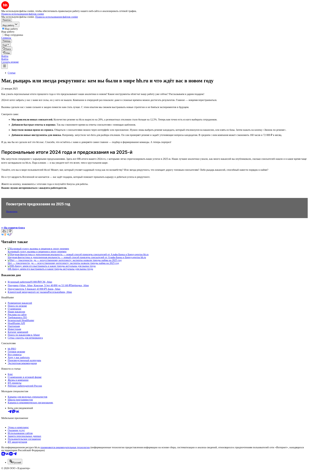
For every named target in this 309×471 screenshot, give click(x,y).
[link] (6, 49)
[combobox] (15, 461)
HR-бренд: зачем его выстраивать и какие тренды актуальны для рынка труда (50, 269)
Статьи (11, 72)
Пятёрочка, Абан (79, 285)
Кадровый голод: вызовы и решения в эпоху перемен (37, 251)
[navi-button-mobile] (4, 66)
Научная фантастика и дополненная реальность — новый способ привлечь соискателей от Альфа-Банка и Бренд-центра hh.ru (77, 257)
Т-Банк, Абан (53, 289)
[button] (4, 56)
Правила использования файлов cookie (56, 16)
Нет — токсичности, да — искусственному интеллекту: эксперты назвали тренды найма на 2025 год (63, 263)
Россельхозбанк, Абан (60, 292)
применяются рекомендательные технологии (65, 447)
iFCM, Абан (45, 281)
